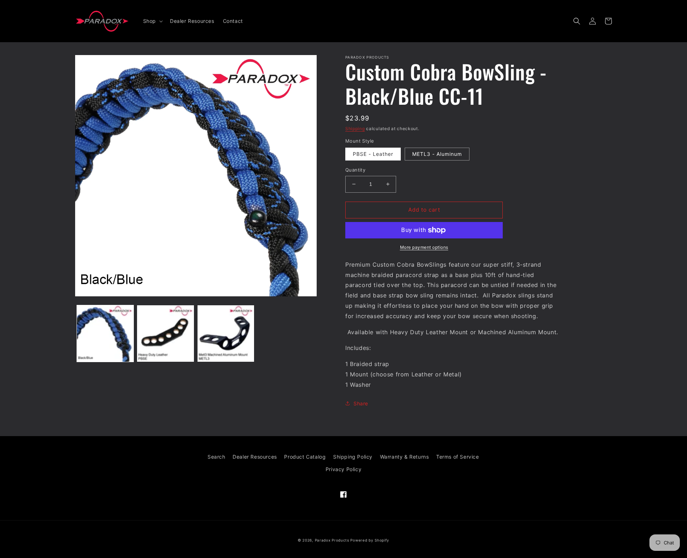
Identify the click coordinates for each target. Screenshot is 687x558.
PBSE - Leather (373, 154)
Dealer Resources (255, 457)
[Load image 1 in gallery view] (105, 333)
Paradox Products (332, 540)
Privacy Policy (343, 469)
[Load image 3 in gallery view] (226, 333)
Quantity (355, 170)
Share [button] (361, 403)
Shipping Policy (352, 457)
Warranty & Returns (404, 457)
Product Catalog (305, 457)
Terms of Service (457, 457)
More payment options (424, 247)
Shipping (355, 128)
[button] (152, 21)
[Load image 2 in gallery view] (165, 333)
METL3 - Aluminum (437, 154)
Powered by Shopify (369, 540)
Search (216, 457)
